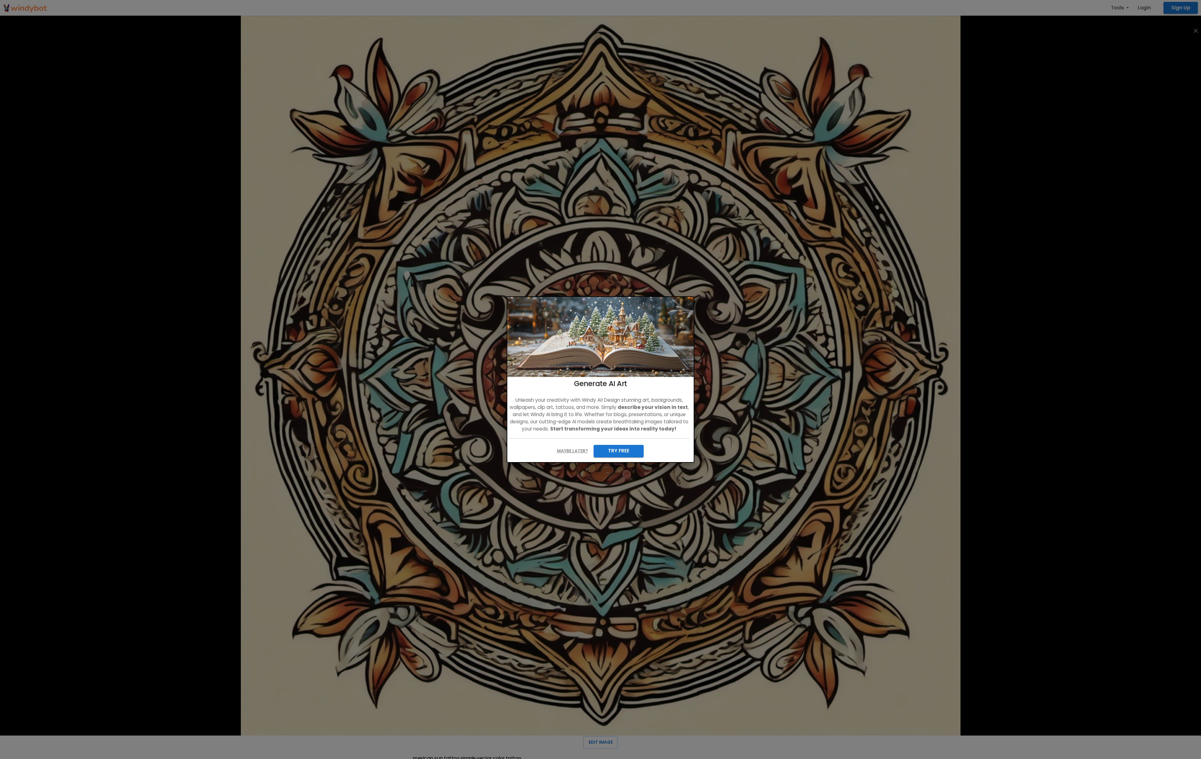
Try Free (618, 450)
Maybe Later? (572, 451)
